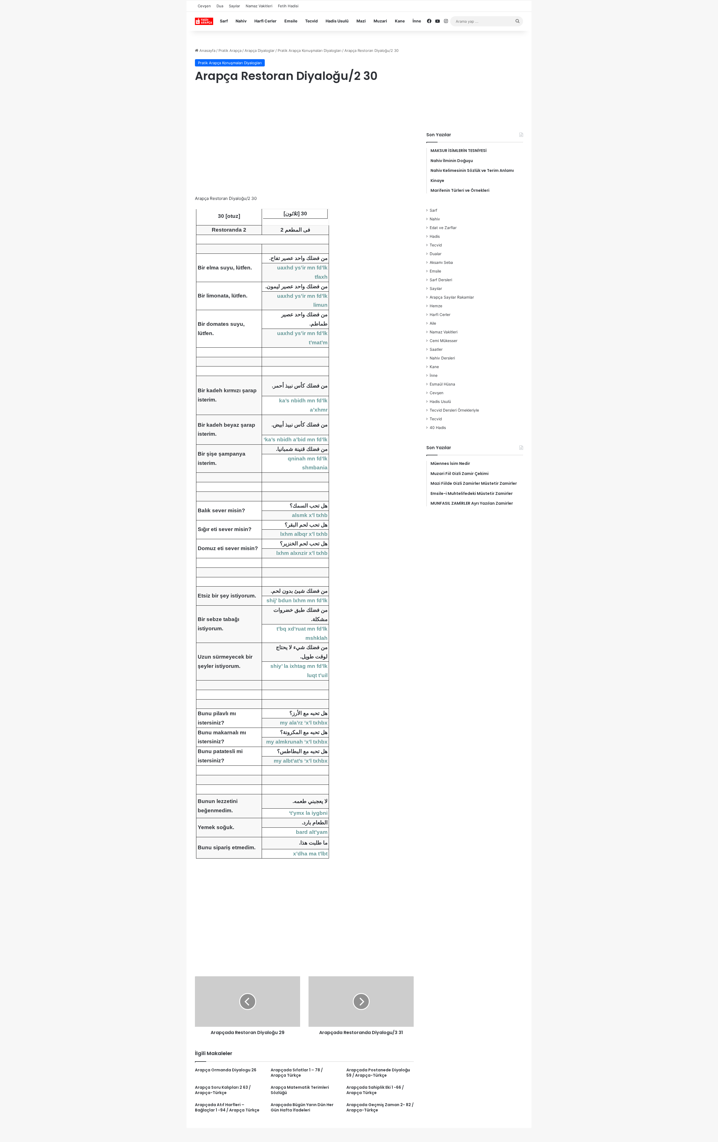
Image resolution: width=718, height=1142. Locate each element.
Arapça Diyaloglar (260, 50)
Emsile (290, 21)
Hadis (435, 236)
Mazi (361, 21)
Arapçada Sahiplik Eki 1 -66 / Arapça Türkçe (375, 1090)
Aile (433, 323)
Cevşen (204, 6)
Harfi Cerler (265, 21)
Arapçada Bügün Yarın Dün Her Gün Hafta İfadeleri (302, 1107)
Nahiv (241, 21)
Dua (220, 6)
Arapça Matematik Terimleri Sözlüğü (300, 1090)
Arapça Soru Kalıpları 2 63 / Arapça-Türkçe (223, 1090)
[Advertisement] (304, 133)
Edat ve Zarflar (443, 227)
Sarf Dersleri (441, 280)
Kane (400, 21)
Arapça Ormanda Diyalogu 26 (225, 1070)
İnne (417, 21)
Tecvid (311, 21)
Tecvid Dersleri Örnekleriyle (454, 410)
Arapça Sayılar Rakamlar (452, 297)
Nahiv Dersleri (442, 358)
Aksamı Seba (441, 262)
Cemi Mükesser (443, 340)
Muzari (380, 21)
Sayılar (234, 6)
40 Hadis (438, 427)
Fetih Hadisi (288, 6)
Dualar (435, 254)
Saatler (436, 349)
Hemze (436, 306)
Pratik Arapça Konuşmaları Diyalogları (309, 50)
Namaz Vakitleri (259, 6)
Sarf (224, 21)
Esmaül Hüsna (442, 384)
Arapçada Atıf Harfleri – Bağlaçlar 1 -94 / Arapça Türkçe (227, 1107)
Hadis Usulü (337, 21)
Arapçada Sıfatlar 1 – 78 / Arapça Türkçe (297, 1072)
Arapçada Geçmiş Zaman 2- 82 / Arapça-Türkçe (380, 1107)
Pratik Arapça (229, 50)
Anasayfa (206, 50)
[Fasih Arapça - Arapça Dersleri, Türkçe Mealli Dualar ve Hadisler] (204, 21)
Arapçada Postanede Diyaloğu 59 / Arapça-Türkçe (378, 1072)
